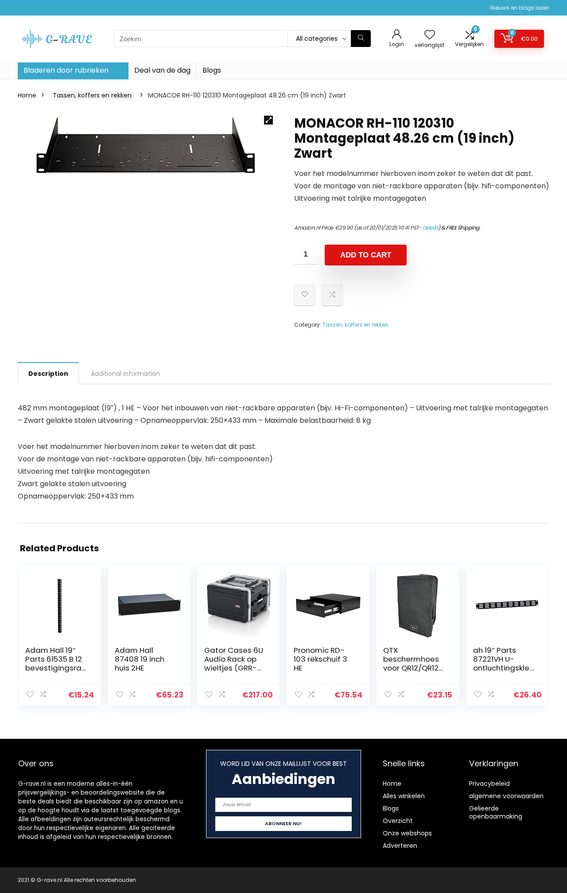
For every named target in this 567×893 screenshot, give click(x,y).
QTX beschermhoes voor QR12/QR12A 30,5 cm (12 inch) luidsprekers (413, 668)
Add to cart (365, 255)
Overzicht (398, 820)
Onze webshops (407, 833)
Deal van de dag (162, 70)
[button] (268, 120)
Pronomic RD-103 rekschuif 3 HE (320, 659)
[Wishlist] (429, 35)
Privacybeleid (489, 783)
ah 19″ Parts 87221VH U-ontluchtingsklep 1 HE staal (503, 663)
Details (431, 227)
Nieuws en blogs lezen (519, 8)
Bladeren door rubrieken (66, 70)
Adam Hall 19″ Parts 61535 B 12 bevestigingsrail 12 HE (55, 663)
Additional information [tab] (125, 373)
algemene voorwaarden (506, 796)
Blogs (211, 70)
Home (27, 95)
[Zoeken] (361, 38)
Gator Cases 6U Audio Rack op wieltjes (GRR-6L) (233, 663)
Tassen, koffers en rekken (92, 95)
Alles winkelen (404, 796)
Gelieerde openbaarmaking (495, 812)
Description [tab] (48, 373)
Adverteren (400, 845)
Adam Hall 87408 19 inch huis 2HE (139, 659)
